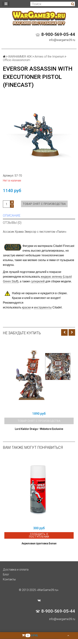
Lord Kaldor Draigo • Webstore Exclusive (39, 428)
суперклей (38, 281)
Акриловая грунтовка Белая (39, 543)
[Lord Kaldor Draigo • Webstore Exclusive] (39, 375)
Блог (6, 574)
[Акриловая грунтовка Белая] (39, 489)
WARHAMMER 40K (20, 56)
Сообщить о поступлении (39, 535)
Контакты (9, 579)
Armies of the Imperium (49, 56)
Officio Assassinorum (16, 60)
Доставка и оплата (15, 569)
